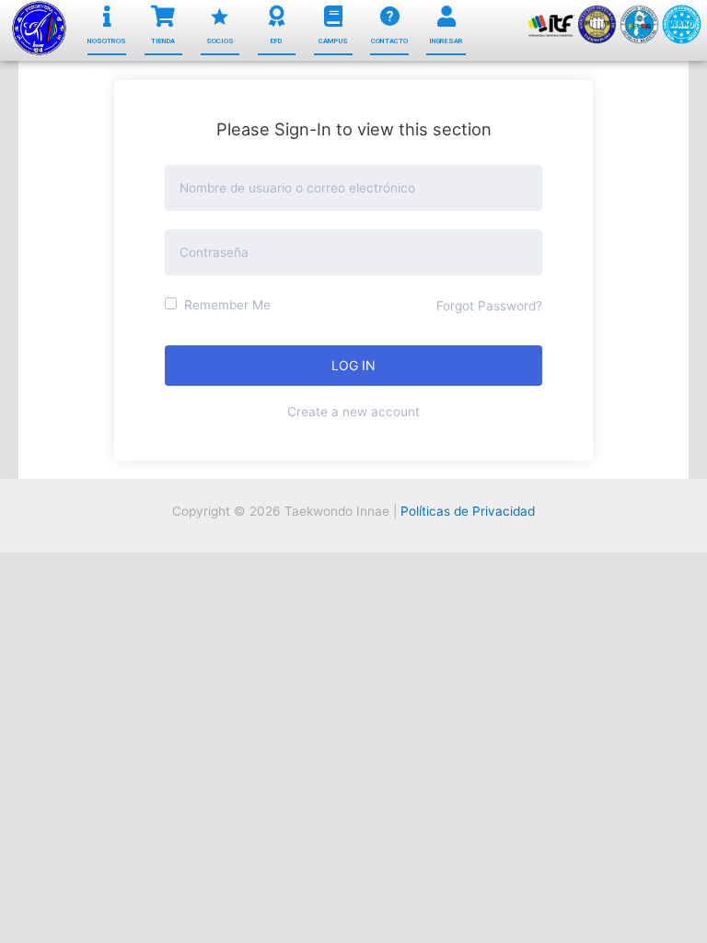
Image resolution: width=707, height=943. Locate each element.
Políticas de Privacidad (467, 511)
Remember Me (225, 304)
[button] (106, 41)
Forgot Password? (489, 305)
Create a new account (353, 411)
